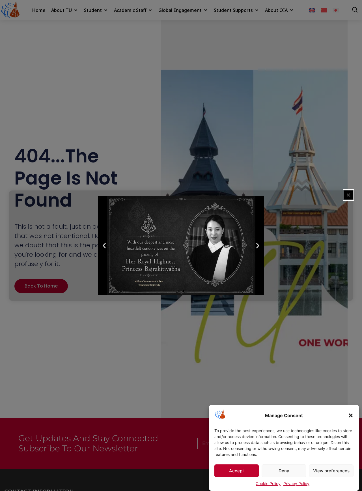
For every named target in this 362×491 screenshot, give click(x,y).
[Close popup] (348, 195)
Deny (284, 470)
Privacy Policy (296, 483)
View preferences (331, 470)
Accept (236, 470)
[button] (351, 415)
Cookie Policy (268, 483)
